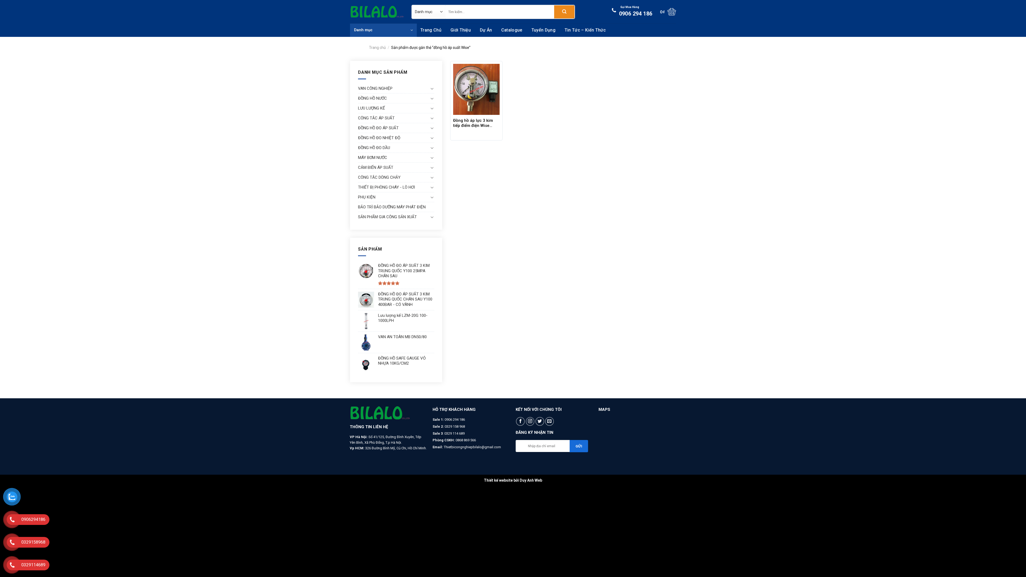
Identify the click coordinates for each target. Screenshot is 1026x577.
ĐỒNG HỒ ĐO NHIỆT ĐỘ (379, 137)
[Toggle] (432, 88)
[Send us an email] (549, 421)
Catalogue (511, 30)
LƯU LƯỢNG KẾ (371, 108)
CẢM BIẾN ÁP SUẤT (375, 167)
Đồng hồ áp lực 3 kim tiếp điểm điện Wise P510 (473, 123)
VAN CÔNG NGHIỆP (375, 88)
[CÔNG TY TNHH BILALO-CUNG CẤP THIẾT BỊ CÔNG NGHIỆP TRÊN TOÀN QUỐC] (376, 12)
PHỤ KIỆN (366, 197)
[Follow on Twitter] (539, 421)
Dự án (486, 30)
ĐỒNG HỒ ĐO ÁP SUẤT (378, 128)
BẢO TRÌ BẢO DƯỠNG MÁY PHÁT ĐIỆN (392, 207)
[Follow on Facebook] (520, 421)
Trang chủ (430, 30)
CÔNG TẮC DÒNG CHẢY (379, 177)
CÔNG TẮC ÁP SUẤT (376, 118)
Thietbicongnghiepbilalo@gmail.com (472, 447)
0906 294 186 (635, 11)
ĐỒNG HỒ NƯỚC (372, 98)
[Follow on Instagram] (530, 421)
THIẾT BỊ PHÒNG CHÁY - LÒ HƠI (386, 187)
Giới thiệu (460, 30)
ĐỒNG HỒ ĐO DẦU (374, 147)
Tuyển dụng (543, 30)
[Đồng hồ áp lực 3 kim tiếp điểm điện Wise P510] (476, 89)
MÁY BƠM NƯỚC (372, 157)
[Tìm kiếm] (564, 11)
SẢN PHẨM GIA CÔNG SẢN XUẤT (387, 217)
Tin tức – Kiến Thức (585, 30)
